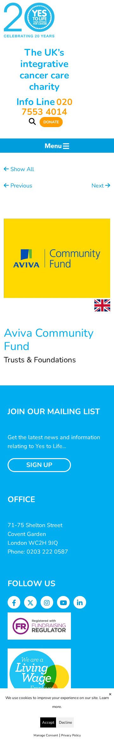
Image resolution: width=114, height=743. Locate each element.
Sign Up (39, 465)
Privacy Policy (71, 735)
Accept (48, 722)
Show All (21, 169)
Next (98, 185)
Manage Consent (46, 735)
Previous (20, 185)
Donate (51, 122)
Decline (65, 722)
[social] (14, 603)
